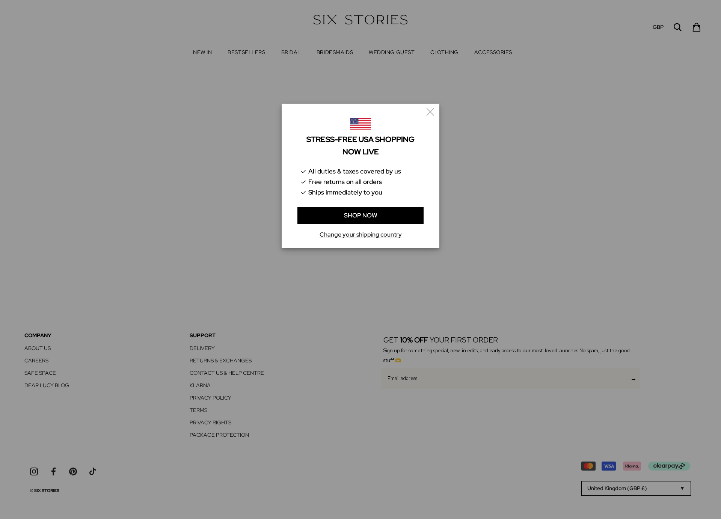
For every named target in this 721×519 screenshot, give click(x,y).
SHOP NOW (360, 215)
